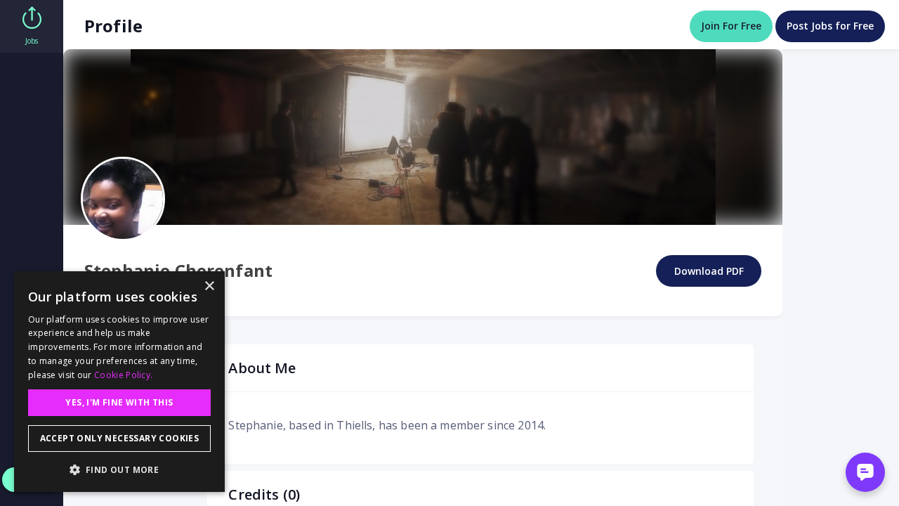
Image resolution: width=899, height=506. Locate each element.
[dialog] (119, 381)
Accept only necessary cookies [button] (119, 438)
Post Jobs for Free (830, 25)
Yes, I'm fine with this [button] (119, 402)
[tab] (31, 26)
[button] (119, 469)
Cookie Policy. (123, 375)
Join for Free (731, 25)
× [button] (209, 286)
